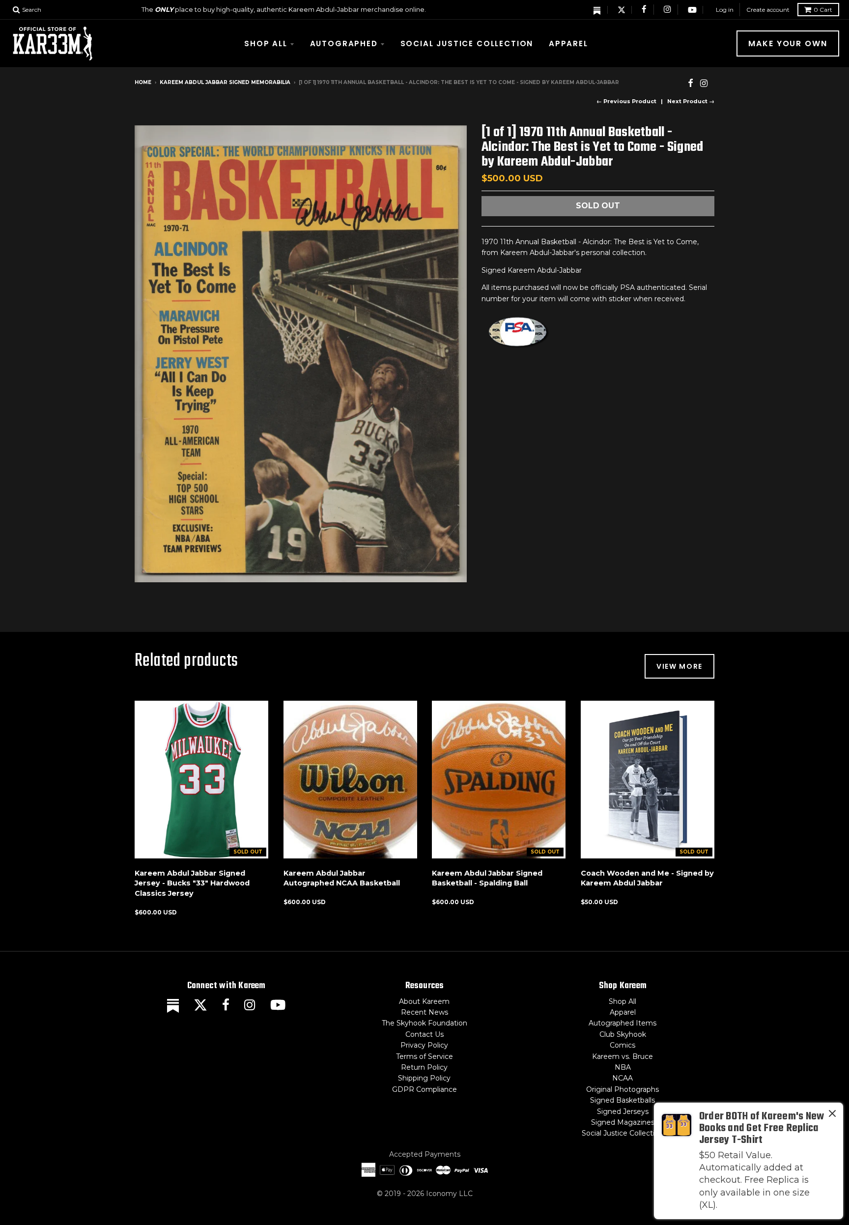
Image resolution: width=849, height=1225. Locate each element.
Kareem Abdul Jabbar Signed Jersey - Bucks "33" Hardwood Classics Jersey (192, 883)
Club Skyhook (622, 1034)
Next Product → (690, 101)
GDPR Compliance (424, 1089)
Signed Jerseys (623, 1111)
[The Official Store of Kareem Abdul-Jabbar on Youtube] (692, 10)
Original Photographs (622, 1089)
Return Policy (424, 1067)
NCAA (622, 1078)
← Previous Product (626, 101)
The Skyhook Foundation (424, 1023)
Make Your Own (787, 43)
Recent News (424, 1012)
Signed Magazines (622, 1122)
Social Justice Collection (467, 43)
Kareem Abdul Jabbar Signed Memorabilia (225, 82)
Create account (768, 9)
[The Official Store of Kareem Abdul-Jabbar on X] (621, 10)
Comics (622, 1045)
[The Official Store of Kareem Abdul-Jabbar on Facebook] (645, 9)
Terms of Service (424, 1056)
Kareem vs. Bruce (622, 1056)
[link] (748, 1161)
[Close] (832, 1115)
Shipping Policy (424, 1078)
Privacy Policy (424, 1045)
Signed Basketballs (622, 1100)
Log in (725, 9)
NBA (623, 1067)
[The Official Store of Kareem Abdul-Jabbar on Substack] (597, 10)
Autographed (344, 43)
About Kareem (424, 1001)
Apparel (568, 43)
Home (143, 82)
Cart (823, 9)
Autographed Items (622, 1023)
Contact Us (424, 1034)
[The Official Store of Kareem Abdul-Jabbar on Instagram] (668, 9)
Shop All (265, 43)
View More (679, 666)
